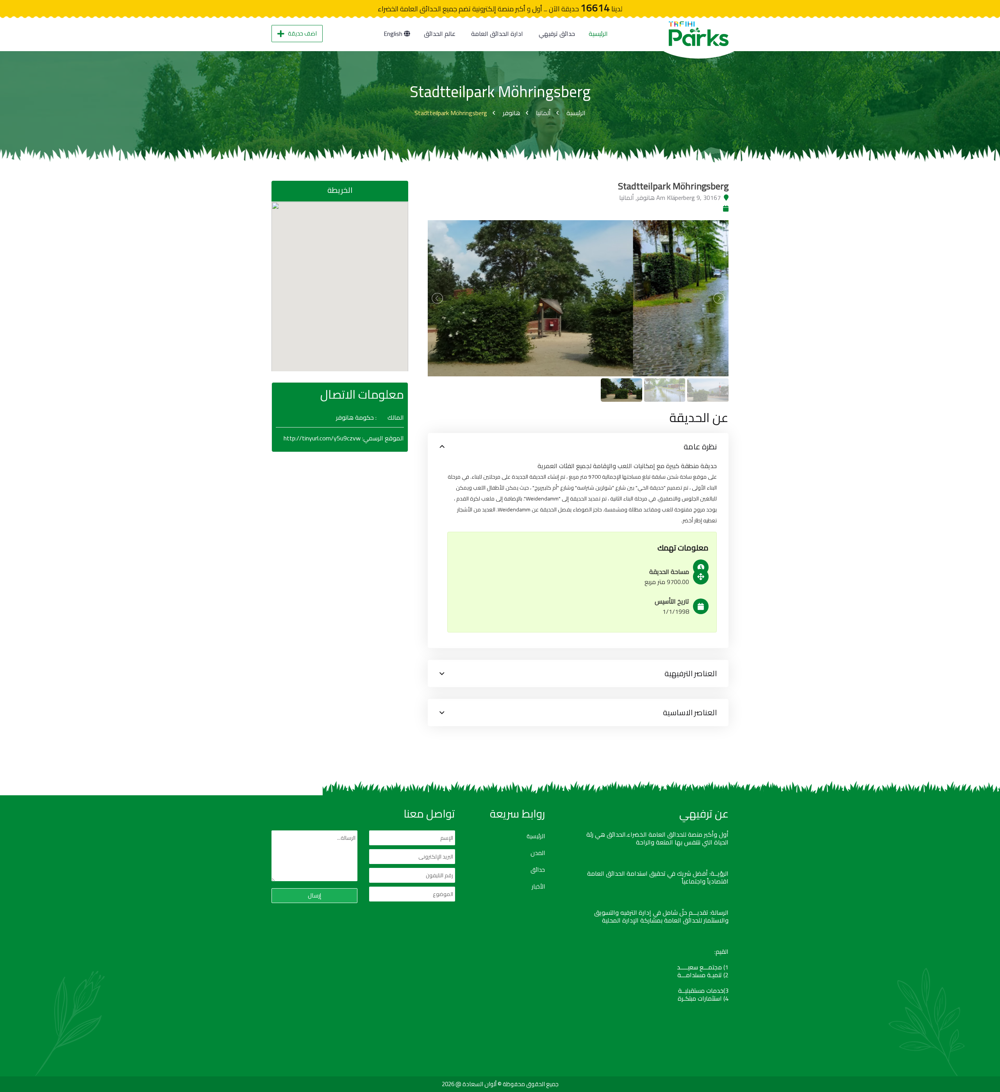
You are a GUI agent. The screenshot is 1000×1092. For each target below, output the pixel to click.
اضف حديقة (302, 33)
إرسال (314, 895)
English (394, 33)
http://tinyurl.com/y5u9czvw (322, 438)
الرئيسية (598, 33)
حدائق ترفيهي (557, 33)
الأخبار (538, 887)
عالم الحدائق (439, 33)
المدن (537, 853)
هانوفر (511, 113)
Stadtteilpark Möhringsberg (450, 113)
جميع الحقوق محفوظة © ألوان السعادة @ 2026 (500, 1084)
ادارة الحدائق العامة (497, 33)
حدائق (537, 870)
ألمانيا (543, 113)
